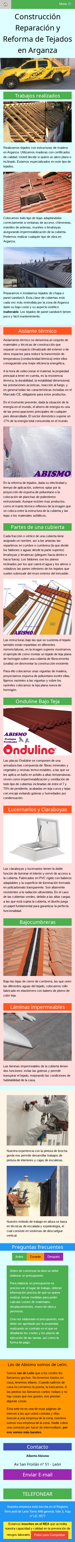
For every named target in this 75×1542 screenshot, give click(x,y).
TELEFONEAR (37, 1493)
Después (54, 1256)
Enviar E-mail (37, 1474)
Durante (35, 1256)
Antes (19, 1256)
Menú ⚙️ (65, 4)
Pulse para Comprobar (49, 1535)
